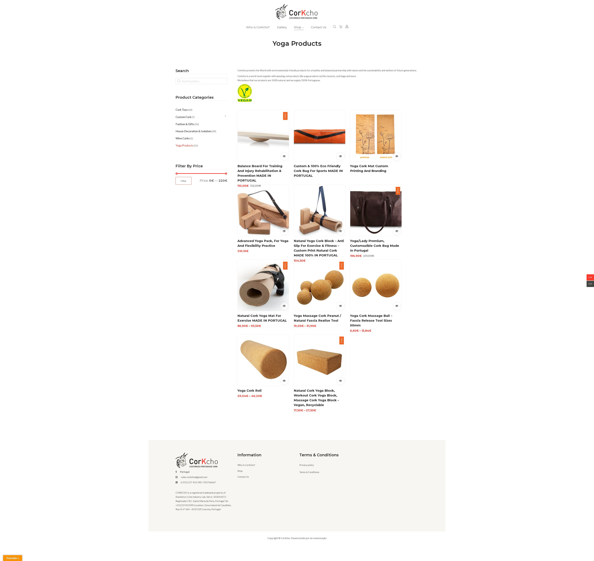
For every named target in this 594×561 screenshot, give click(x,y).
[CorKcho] (297, 12)
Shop (240, 470)
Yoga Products (184, 145)
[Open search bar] (334, 26)
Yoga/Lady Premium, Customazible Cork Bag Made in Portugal (374, 245)
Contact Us (243, 476)
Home (284, 52)
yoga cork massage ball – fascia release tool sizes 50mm (371, 320)
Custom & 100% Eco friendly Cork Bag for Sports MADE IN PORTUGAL (318, 171)
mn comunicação (318, 538)
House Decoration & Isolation (193, 131)
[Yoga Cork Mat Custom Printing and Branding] (376, 135)
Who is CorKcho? (246, 465)
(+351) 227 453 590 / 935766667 (198, 482)
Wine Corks (183, 138)
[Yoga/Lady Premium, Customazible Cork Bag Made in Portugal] (376, 210)
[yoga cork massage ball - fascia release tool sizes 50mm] (376, 285)
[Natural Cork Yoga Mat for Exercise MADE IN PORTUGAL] (263, 285)
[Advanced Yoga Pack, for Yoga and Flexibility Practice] (263, 210)
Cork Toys (182, 109)
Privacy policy (306, 465)
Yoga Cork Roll (249, 390)
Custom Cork (183, 117)
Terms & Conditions (309, 472)
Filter (183, 180)
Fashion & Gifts (185, 124)
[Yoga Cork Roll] (263, 360)
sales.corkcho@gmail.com (194, 477)
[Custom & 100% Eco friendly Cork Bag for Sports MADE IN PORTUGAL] (319, 135)
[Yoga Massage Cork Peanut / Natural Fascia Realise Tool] (319, 285)
